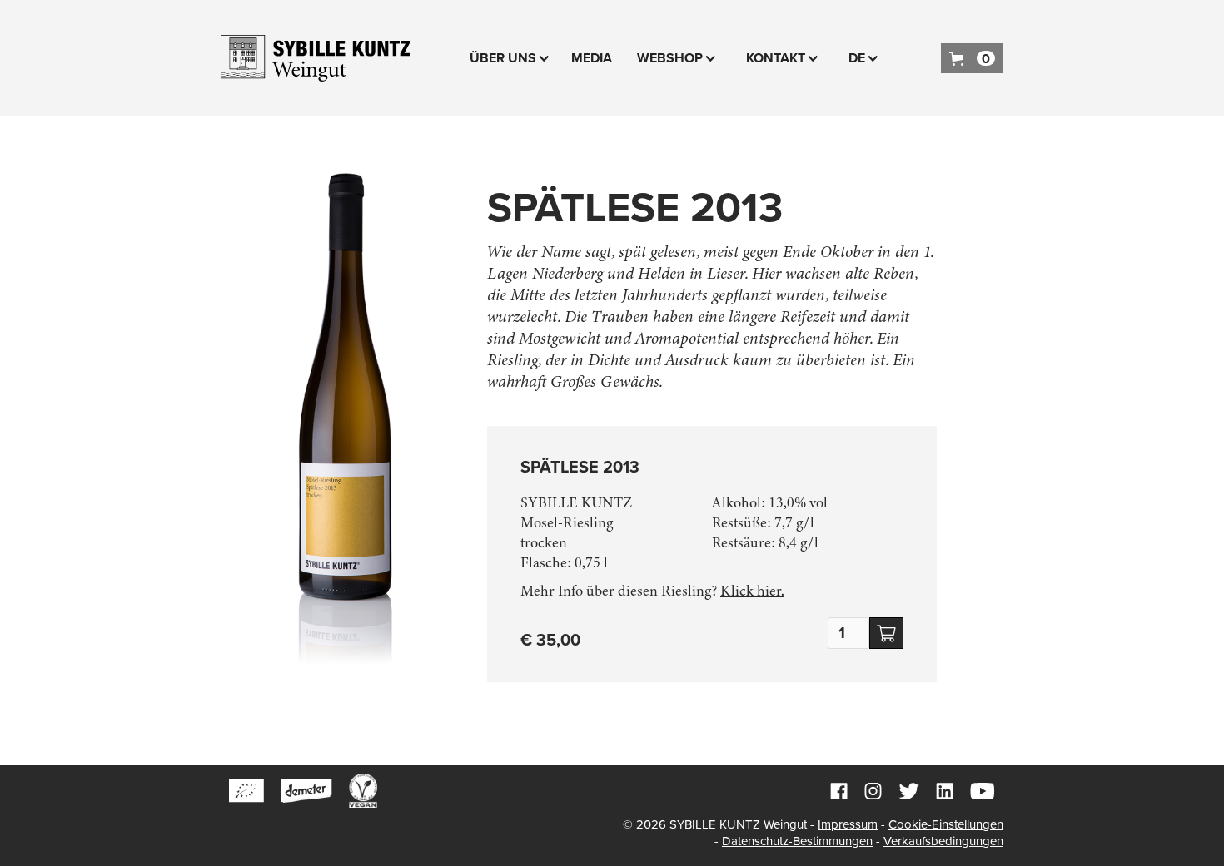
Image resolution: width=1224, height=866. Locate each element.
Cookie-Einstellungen (945, 824)
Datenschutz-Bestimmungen (797, 841)
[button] (512, 58)
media (591, 58)
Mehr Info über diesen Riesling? (652, 591)
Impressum (848, 824)
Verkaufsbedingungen (943, 841)
